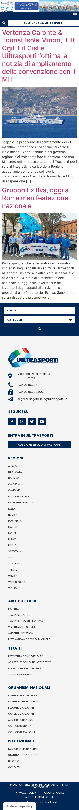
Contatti (14, 767)
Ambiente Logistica (20, 633)
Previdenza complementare (25, 656)
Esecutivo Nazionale (21, 707)
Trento (12, 569)
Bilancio (13, 761)
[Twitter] (32, 422)
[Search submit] (39, 328)
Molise (12, 533)
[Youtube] (42, 422)
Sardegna (14, 551)
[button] (38, 15)
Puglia (12, 545)
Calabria (14, 484)
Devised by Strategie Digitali (39, 802)
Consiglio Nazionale (21, 713)
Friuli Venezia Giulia (20, 502)
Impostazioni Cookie (39, 797)
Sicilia (12, 557)
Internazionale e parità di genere (29, 639)
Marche (13, 527)
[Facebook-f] (12, 422)
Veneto (12, 588)
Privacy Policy (25, 792)
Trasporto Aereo (19, 615)
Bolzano (13, 478)
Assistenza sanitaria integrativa (29, 662)
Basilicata (15, 472)
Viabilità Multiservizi (21, 627)
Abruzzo (13, 466)
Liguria (12, 514)
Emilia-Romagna (18, 496)
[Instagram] (22, 422)
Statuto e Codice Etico (23, 755)
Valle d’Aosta (17, 582)
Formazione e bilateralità (24, 668)
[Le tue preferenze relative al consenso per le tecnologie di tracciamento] (19, 806)
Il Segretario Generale (22, 695)
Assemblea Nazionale (21, 720)
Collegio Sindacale (20, 726)
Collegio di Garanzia (21, 732)
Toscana (14, 563)
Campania (14, 490)
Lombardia (15, 521)
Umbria (12, 575)
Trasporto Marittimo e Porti (26, 621)
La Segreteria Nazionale (23, 701)
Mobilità (13, 609)
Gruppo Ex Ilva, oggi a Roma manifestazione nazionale (35, 198)
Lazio (11, 508)
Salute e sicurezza (20, 674)
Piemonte (13, 539)
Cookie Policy (54, 792)
